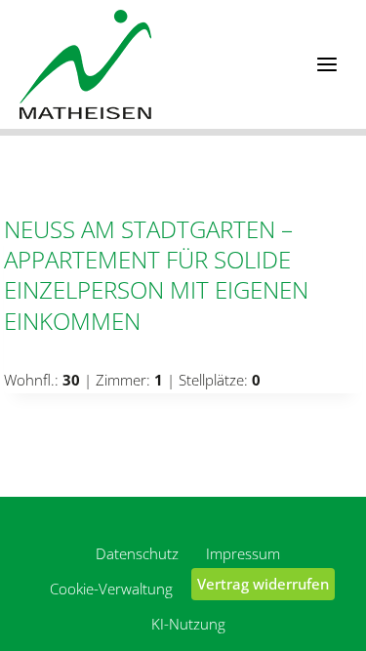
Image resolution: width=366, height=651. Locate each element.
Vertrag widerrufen (263, 583)
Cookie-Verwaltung (111, 588)
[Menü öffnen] (326, 64)
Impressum (243, 553)
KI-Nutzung (188, 623)
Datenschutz (137, 553)
